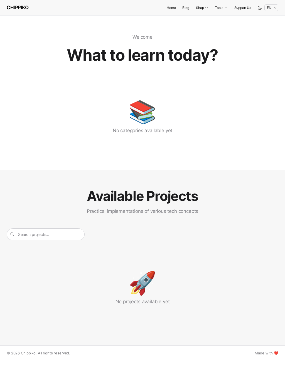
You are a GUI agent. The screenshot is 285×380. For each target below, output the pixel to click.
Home (171, 8)
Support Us (242, 8)
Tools (219, 8)
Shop (200, 8)
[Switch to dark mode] (259, 7)
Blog (185, 8)
